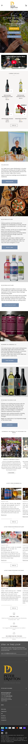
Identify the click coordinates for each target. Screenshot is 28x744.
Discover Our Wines (14, 32)
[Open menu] (3, 5)
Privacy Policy (5, 736)
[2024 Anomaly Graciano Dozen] (7, 109)
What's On (3, 718)
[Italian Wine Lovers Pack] (21, 109)
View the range (10, 360)
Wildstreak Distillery (10, 305)
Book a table (9, 247)
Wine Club (3, 709)
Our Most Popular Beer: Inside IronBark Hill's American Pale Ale (11, 505)
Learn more (10, 425)
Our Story (3, 715)
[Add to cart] (11, 91)
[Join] (25, 653)
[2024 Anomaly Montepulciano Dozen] (7, 85)
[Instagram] (6, 733)
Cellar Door (3, 711)
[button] (14, 660)
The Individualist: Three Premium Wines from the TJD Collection (11, 592)
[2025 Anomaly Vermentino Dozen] (21, 85)
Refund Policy (20, 735)
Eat (2, 713)
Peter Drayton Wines (7, 735)
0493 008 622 (9, 696)
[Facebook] (2, 733)
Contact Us (3, 720)
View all (14, 125)
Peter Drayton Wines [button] (6, 688)
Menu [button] (2, 705)
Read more (11, 472)
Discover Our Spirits (14, 36)
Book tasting (14, 28)
